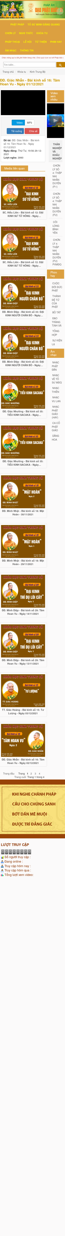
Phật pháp (17, 24)
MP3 (29, 122)
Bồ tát (56, 312)
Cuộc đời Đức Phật (57, 286)
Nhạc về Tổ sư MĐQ (57, 378)
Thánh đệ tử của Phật (56, 301)
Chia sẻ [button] (32, 131)
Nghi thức (26, 33)
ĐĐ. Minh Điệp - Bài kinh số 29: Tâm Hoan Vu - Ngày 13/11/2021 (23, 661)
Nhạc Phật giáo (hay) (55, 412)
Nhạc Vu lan (56, 399)
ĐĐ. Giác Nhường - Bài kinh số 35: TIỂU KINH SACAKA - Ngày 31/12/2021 (23, 413)
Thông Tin (26, 50)
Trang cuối (20, 777)
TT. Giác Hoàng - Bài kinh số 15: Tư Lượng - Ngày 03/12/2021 (23, 711)
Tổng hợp (55, 333)
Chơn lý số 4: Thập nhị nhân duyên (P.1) (57, 176)
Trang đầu (8, 773)
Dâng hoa (55, 437)
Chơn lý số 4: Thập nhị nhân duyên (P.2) (57, 204)
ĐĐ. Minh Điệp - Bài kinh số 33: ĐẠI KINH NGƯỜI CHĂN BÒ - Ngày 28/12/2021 (23, 363)
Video (19, 122)
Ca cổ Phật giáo (56, 426)
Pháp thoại (12, 41)
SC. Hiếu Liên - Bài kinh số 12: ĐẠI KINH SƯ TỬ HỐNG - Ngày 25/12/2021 (23, 214)
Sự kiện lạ (57, 342)
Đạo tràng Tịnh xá (56, 321)
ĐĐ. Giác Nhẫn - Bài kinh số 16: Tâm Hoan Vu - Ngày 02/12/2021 (23, 761)
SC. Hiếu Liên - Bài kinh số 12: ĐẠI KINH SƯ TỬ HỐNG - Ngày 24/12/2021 (23, 263)
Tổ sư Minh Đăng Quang (44, 24)
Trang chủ (8, 71)
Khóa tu (41, 33)
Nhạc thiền (55, 389)
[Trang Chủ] (2, 37)
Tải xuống (16, 131)
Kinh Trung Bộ (37, 71)
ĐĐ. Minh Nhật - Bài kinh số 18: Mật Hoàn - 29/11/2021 (23, 562)
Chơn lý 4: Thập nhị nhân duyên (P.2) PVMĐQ (57, 252)
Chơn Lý (10, 33)
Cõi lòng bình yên (56, 227)
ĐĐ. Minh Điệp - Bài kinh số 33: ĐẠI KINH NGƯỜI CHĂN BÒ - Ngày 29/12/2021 (23, 313)
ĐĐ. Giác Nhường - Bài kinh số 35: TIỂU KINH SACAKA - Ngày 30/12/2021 (23, 462)
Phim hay (56, 41)
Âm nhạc (10, 50)
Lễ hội (27, 41)
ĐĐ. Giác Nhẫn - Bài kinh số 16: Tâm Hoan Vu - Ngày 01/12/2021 (21, 143)
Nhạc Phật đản (55, 366)
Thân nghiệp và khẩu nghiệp (57, 151)
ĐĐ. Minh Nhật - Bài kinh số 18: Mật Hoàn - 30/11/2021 (23, 512)
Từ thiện (41, 41)
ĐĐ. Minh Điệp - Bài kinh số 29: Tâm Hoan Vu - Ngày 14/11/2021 (23, 611)
